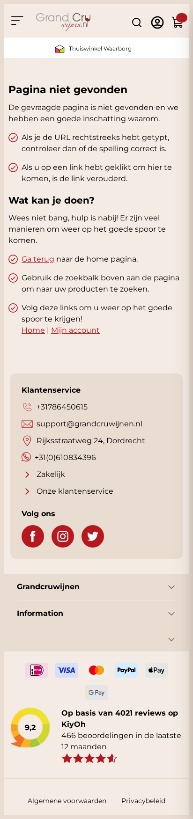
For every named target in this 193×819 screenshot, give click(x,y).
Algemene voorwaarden (67, 801)
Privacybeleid (143, 801)
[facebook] (33, 536)
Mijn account (75, 330)
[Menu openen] (17, 20)
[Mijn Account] (157, 22)
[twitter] (93, 536)
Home (33, 330)
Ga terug (38, 259)
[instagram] (63, 536)
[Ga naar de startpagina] (63, 22)
